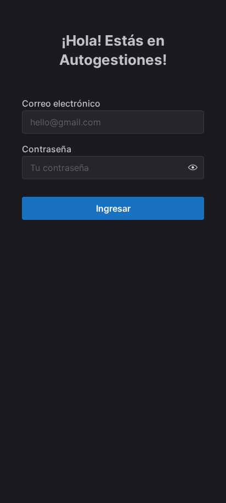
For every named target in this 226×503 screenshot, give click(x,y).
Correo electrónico (61, 103)
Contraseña (46, 148)
